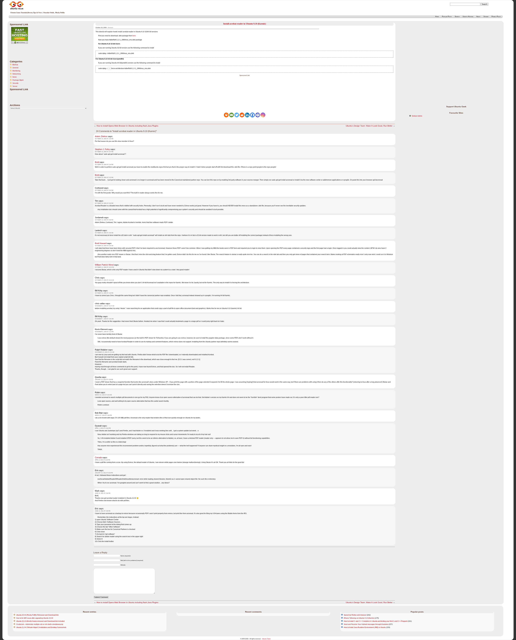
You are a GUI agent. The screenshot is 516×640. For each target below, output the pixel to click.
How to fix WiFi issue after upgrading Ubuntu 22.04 (34, 618)
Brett (97, 162)
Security (15, 83)
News (14, 77)
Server (14, 86)
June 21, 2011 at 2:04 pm (102, 493)
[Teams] (257, 115)
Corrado (98, 457)
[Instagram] (263, 115)
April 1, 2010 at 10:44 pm (103, 428)
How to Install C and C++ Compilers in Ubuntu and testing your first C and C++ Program (375, 621)
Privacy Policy (496, 16)
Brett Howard (100, 243)
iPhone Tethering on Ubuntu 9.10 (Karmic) (359, 618)
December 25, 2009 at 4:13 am (104, 352)
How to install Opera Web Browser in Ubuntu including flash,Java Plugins (127, 126)
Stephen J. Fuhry (102, 149)
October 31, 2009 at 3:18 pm (104, 293)
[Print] (226, 115)
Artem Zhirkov (101, 136)
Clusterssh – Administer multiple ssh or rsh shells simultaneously (39, 624)
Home (437, 16)
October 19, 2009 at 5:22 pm (104, 177)
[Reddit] (242, 115)
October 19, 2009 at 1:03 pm (104, 138)
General (15, 68)
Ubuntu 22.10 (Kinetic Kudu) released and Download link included (40, 621)
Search (457, 16)
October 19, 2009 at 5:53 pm (104, 190)
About (478, 16)
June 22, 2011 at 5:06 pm (102, 511)
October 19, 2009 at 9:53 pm (104, 203)
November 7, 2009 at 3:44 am (104, 319)
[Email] (231, 115)
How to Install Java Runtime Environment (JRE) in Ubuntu (365, 627)
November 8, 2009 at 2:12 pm (104, 331)
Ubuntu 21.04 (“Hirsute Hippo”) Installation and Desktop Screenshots (41, 627)
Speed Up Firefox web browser (355, 615)
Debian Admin (417, 116)
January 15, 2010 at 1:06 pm (104, 379)
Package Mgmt (17, 80)
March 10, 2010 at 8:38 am (103, 395)
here (134, 36)
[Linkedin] (247, 115)
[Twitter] (236, 115)
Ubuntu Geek (266, 638)
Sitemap (485, 16)
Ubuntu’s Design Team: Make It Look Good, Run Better (369, 126)
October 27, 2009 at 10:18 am (104, 280)
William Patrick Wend (104, 265)
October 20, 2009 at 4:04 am (104, 233)
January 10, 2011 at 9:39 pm (104, 473)
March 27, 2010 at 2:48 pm (103, 415)
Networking (16, 74)
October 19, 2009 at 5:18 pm (104, 164)
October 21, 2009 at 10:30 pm (104, 267)
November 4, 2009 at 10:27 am (104, 306)
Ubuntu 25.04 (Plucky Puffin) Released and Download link (37, 615)
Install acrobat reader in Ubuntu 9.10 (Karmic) (244, 24)
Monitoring (16, 71)
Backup (15, 65)
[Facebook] (252, 115)
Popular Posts (447, 16)
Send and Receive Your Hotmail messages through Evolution (366, 624)
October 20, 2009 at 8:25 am (104, 245)
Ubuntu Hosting (468, 16)
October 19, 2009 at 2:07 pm (104, 151)
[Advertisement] (20, 54)
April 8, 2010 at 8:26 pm (102, 460)
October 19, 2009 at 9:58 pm (104, 220)
